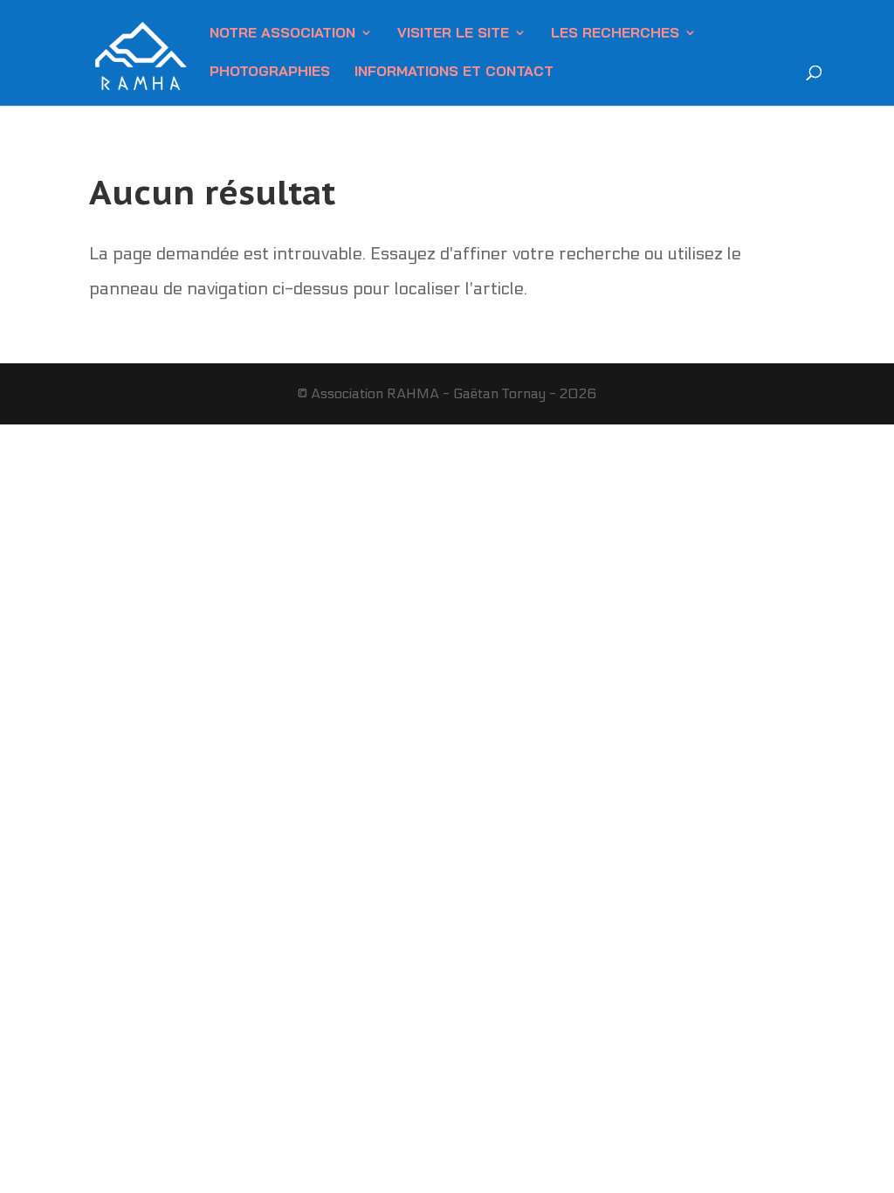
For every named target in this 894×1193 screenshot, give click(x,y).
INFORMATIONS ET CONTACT (454, 72)
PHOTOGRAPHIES (270, 72)
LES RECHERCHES (615, 33)
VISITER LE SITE (453, 33)
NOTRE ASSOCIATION (282, 33)
